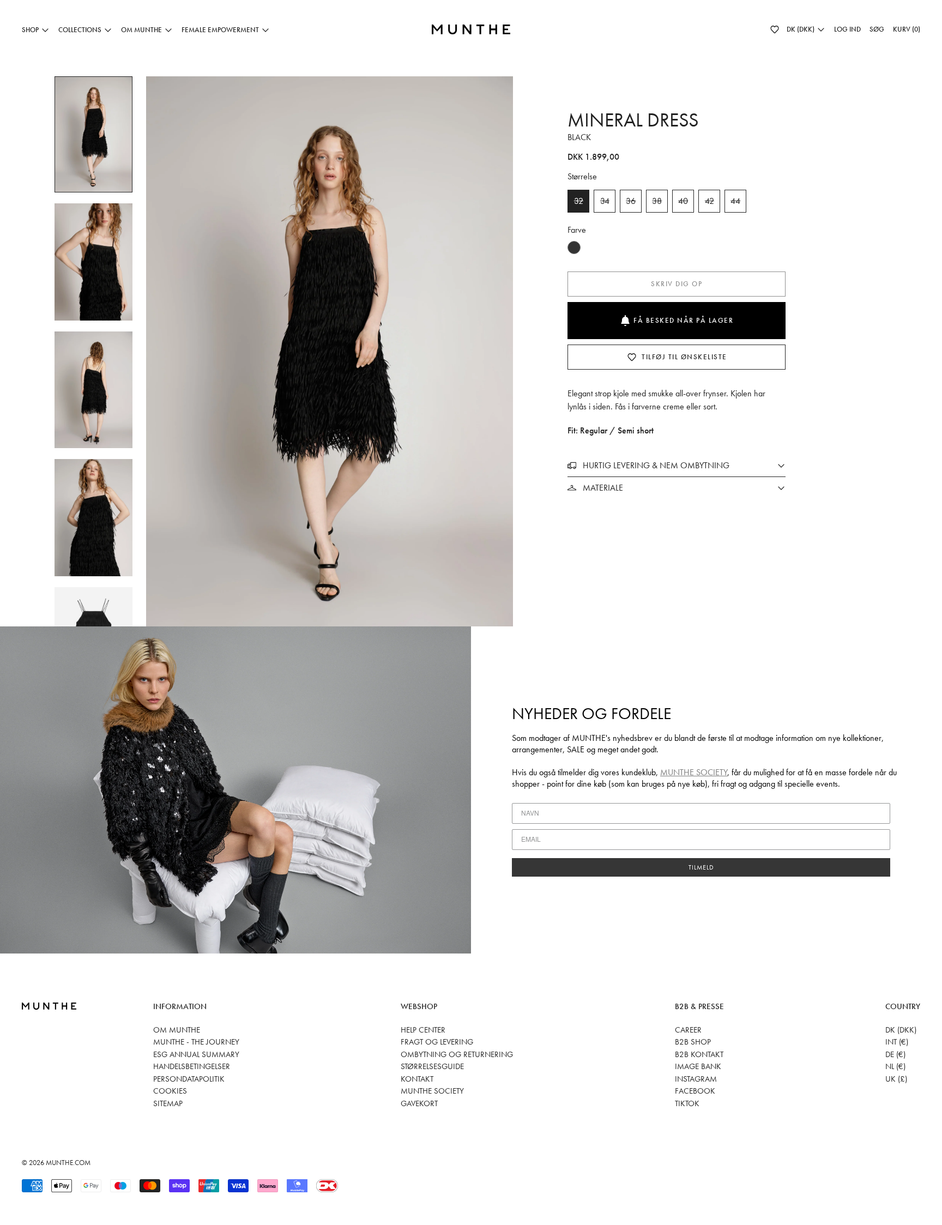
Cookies (170, 1090)
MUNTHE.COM (68, 1162)
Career (688, 1029)
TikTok (687, 1103)
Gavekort (419, 1103)
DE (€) (895, 1054)
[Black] (574, 247)
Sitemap (168, 1103)
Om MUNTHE (176, 1029)
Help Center (423, 1029)
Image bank (698, 1066)
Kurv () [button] (906, 29)
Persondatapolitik (189, 1078)
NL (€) (895, 1066)
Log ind (847, 29)
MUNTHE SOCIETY (693, 772)
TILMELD (701, 867)
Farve (576, 230)
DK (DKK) (900, 1029)
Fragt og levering (437, 1041)
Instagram (696, 1078)
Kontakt (417, 1078)
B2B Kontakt (699, 1054)
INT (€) (896, 1041)
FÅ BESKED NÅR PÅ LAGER (683, 320)
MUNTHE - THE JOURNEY (196, 1041)
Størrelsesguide (432, 1066)
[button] (775, 29)
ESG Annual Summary (196, 1054)
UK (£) (896, 1078)
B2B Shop (693, 1041)
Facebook (695, 1090)
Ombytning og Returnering (457, 1054)
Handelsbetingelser (191, 1066)
